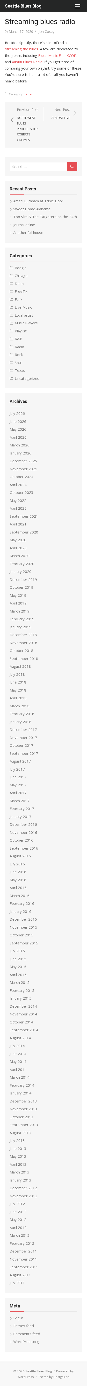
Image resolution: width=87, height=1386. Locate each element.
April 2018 (18, 697)
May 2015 (18, 966)
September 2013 (24, 1124)
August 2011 (20, 1274)
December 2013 (23, 1101)
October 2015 (21, 935)
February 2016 (22, 903)
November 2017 (23, 737)
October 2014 (21, 1022)
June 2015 (18, 958)
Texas (20, 370)
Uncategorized (27, 378)
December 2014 (23, 1006)
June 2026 (18, 421)
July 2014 (17, 1045)
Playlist (21, 331)
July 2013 (17, 1140)
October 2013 (21, 1116)
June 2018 (18, 682)
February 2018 (22, 713)
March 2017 (19, 800)
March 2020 (19, 555)
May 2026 (18, 429)
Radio (28, 94)
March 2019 (19, 611)
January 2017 (20, 816)
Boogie (21, 267)
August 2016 (20, 855)
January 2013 (20, 1180)
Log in (18, 1317)
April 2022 (18, 508)
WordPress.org (26, 1341)
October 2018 (21, 650)
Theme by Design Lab (54, 1377)
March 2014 (19, 1077)
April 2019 (18, 603)
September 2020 (24, 532)
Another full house (28, 232)
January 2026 (20, 453)
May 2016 (18, 879)
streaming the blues (21, 48)
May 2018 (18, 690)
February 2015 (22, 990)
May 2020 (18, 539)
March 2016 (19, 895)
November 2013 (23, 1108)
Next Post (60, 113)
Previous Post (28, 124)
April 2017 (18, 792)
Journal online (24, 224)
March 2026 (19, 445)
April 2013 (18, 1164)
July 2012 (17, 1203)
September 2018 (24, 658)
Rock (19, 354)
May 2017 (18, 784)
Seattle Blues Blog (23, 6)
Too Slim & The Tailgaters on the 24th (45, 216)
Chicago (21, 275)
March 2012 (19, 1235)
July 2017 (17, 769)
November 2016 (23, 832)
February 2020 (22, 563)
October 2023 (21, 492)
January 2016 (20, 911)
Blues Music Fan (51, 55)
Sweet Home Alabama (31, 208)
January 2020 (20, 571)
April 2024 (18, 484)
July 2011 (17, 1282)
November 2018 (23, 642)
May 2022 (18, 500)
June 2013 (18, 1148)
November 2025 (23, 468)
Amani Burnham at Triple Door (38, 200)
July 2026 (17, 413)
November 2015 (23, 927)
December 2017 (23, 729)
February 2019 (22, 618)
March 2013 (19, 1172)
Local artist (24, 315)
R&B (18, 338)
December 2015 (23, 919)
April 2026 (18, 437)
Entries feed (23, 1325)
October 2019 (21, 587)
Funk (18, 299)
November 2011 (23, 1259)
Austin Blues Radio (27, 61)
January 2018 (20, 721)
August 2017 (20, 761)
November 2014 (23, 1014)
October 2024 (21, 476)
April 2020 (18, 547)
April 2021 (18, 524)
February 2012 (22, 1243)
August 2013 (20, 1132)
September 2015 (24, 943)
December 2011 (23, 1251)
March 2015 (19, 982)
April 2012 (18, 1227)
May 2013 (18, 1156)
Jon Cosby (46, 31)
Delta (19, 283)
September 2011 (24, 1266)
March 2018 (19, 705)
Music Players (26, 322)
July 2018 (17, 674)
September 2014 (24, 1029)
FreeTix (21, 291)
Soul (18, 362)
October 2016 (21, 840)
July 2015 (17, 950)
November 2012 (23, 1195)
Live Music (23, 307)
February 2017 (22, 808)
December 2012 (23, 1187)
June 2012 (18, 1211)
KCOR (71, 55)
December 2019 (23, 579)
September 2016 (24, 848)
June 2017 (18, 776)
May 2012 (18, 1219)
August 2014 (20, 1037)
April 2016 (18, 887)
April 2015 (18, 974)
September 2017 (24, 753)
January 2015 (20, 998)
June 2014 (18, 1053)
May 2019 (18, 595)
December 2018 (23, 634)
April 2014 (18, 1069)
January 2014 (20, 1093)
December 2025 (23, 460)
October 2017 (21, 745)
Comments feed (26, 1333)
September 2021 (24, 516)
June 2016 (18, 871)
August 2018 (20, 666)
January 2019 (20, 626)
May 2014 (18, 1061)
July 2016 (17, 864)
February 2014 (22, 1085)
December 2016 (23, 824)
